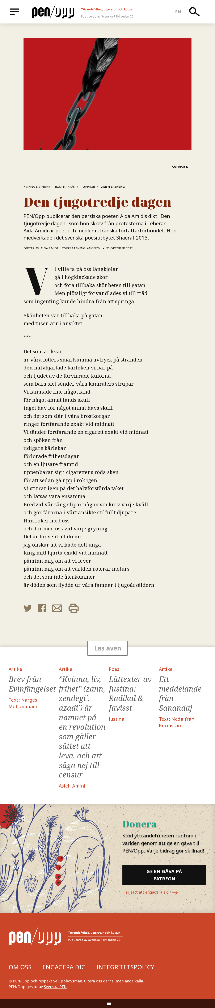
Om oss (20, 967)
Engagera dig (64, 967)
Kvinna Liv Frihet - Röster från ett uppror (59, 187)
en (178, 11)
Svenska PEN (55, 986)
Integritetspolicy (125, 967)
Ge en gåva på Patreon (164, 875)
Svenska (180, 167)
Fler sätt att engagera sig (146, 892)
